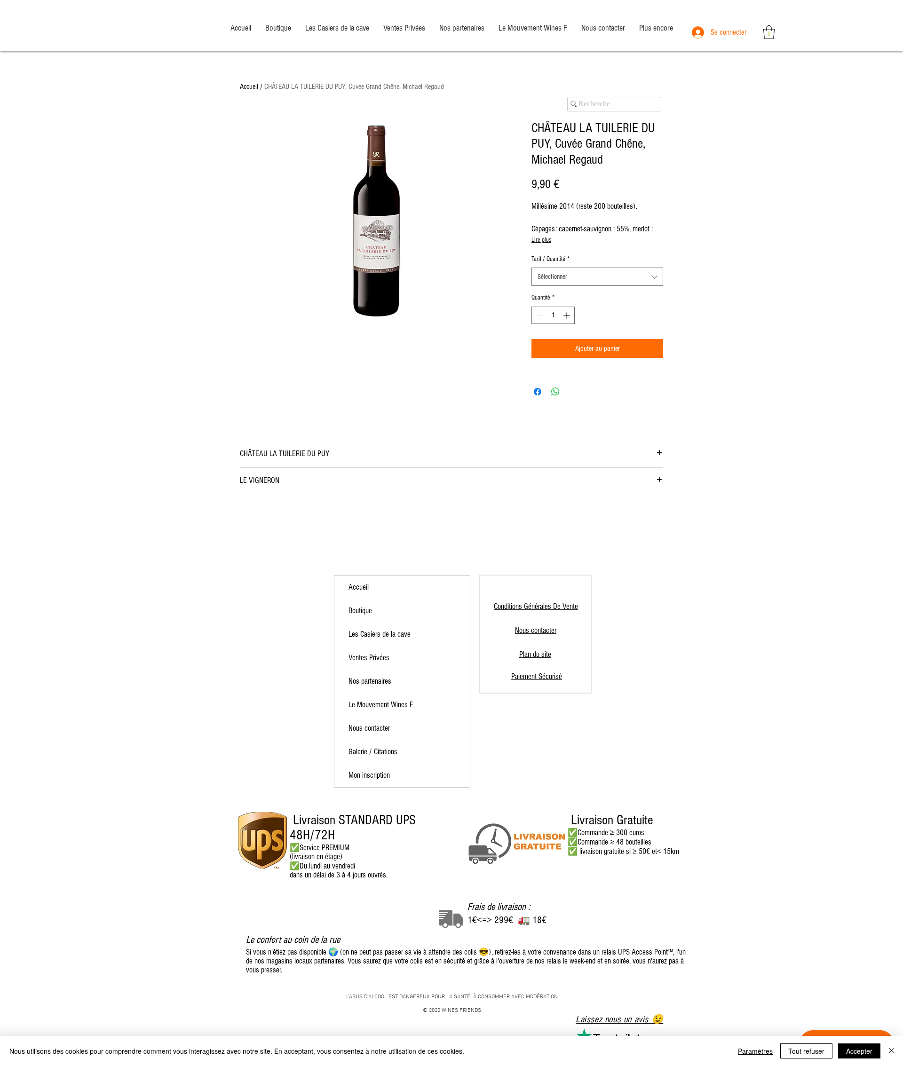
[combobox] (597, 277)
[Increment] (567, 315)
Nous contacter (369, 728)
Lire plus (541, 240)
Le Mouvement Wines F (381, 704)
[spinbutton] (553, 315)
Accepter (859, 1051)
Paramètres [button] (755, 1051)
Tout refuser (806, 1051)
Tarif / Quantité (550, 259)
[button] (769, 32)
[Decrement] (539, 315)
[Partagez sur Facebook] (537, 391)
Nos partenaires (370, 681)
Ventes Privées (369, 657)
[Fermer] (891, 1050)
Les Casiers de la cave (380, 634)
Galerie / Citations (373, 751)
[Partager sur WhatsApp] (555, 391)
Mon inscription (369, 775)
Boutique (360, 610)
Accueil (249, 86)
